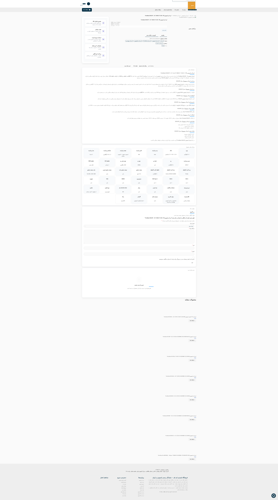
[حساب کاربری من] (88, 3)
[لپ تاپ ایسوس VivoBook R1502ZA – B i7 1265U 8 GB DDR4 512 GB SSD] (187, 362)
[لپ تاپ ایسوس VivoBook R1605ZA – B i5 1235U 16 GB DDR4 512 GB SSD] (187, 382)
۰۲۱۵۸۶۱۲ (157, 469)
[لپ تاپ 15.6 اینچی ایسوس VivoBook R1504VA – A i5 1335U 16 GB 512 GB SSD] (190, 303)
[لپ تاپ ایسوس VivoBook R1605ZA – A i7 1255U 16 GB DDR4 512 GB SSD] (187, 422)
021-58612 (85, 9)
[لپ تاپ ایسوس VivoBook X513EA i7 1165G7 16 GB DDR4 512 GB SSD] (188, 342)
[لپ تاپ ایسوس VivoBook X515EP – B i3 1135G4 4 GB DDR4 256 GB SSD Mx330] (187, 323)
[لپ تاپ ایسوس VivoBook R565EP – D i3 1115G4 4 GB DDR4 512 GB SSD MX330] (187, 402)
